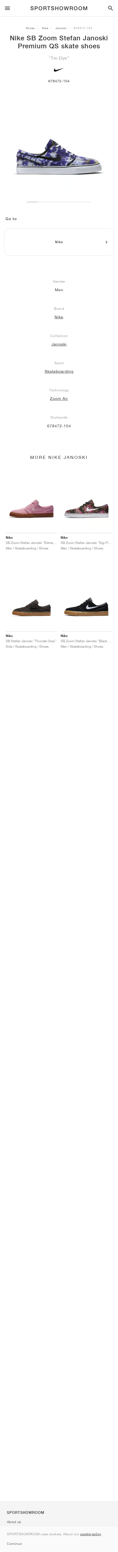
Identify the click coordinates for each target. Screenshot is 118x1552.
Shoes (30, 28)
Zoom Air (59, 398)
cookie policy (90, 1534)
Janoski (61, 28)
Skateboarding (59, 371)
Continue (14, 1544)
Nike (45, 28)
